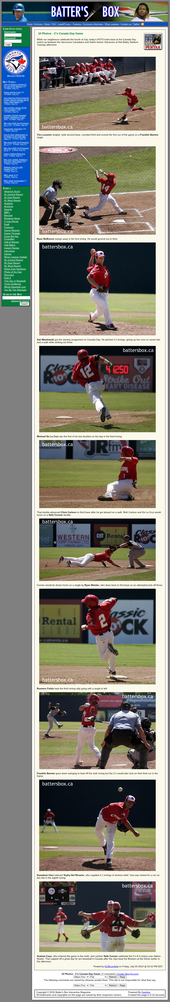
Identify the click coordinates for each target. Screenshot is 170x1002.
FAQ (54, 24)
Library (7, 254)
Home (30, 24)
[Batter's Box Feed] (142, 24)
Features (77, 24)
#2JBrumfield (111, 966)
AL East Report (12, 197)
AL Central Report (13, 194)
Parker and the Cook (12, 92)
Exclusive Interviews (93, 24)
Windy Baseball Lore (15, 287)
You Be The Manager (15, 290)
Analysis (8, 203)
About (47, 24)
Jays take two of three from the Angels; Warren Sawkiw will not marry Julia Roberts (16, 100)
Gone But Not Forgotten (11, 237)
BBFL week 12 (10, 175)
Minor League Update (15, 257)
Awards (8, 209)
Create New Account (127, 974)
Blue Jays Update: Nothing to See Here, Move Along (15, 161)
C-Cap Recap (11, 221)
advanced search (20, 301)
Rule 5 (7, 278)
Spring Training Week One (14, 154)
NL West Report (12, 266)
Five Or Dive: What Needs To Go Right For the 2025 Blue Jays (16, 137)
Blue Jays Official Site (16, 76)
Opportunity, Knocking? (13, 129)
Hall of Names (11, 242)
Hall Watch (9, 245)
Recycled (9, 275)
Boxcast (8, 215)
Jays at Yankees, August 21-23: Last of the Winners (15, 85)
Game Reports (12, 230)
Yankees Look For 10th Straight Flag (13, 168)
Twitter (136, 24)
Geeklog (145, 992)
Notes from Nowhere (15, 269)
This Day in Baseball (15, 281)
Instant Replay (11, 248)
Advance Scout (12, 191)
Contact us (126, 24)
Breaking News (12, 218)
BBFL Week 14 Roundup (14, 181)
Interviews (9, 251)
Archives (38, 24)
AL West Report (12, 200)
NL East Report (12, 263)
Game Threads (12, 233)
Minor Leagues (112, 24)
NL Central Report (13, 260)
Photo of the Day (13, 272)
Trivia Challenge (12, 284)
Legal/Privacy (64, 24)
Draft (6, 224)
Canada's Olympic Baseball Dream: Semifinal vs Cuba (15, 116)
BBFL (7, 212)
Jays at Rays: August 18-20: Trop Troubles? (15, 109)
